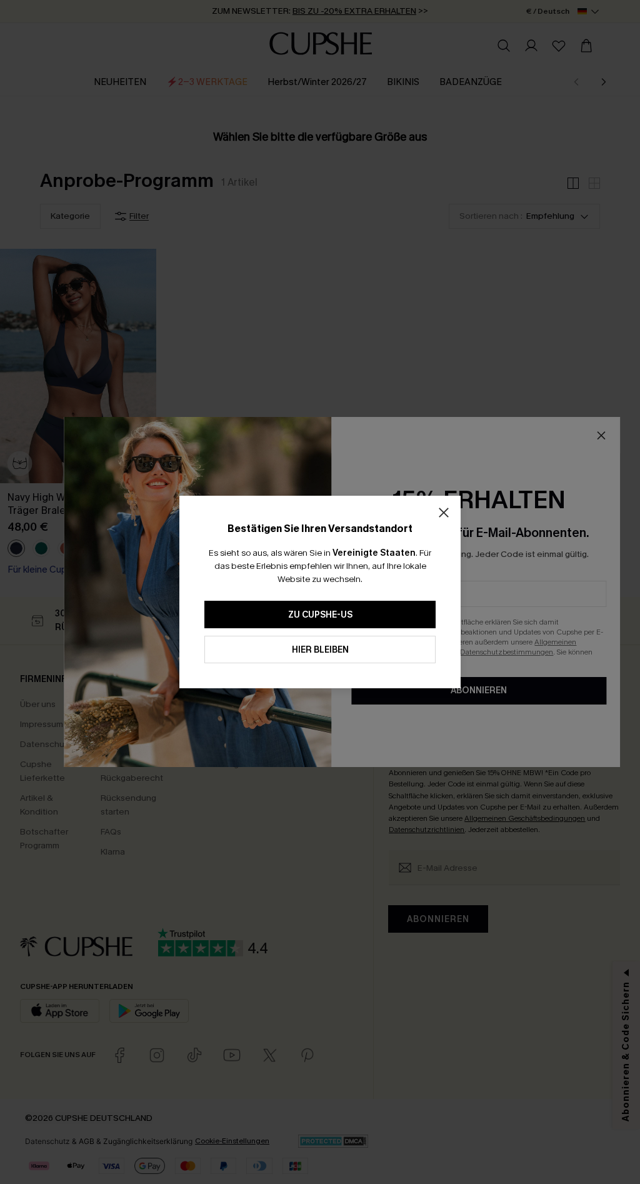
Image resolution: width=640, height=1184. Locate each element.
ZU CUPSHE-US (320, 615)
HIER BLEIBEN (320, 650)
